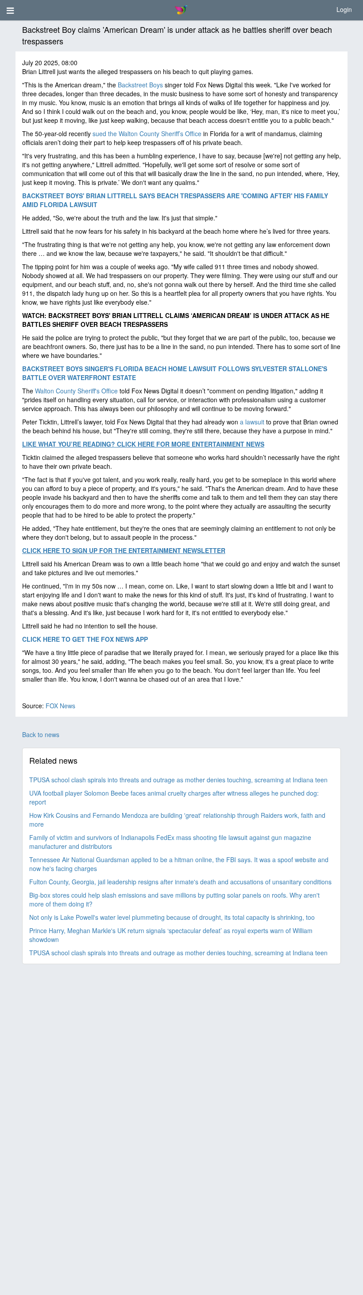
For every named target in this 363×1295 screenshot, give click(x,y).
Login (344, 9)
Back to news (40, 734)
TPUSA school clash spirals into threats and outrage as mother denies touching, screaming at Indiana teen (178, 779)
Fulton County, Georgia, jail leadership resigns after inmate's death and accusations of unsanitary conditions (180, 881)
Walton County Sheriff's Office (76, 390)
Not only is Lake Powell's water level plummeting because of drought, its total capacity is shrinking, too (172, 917)
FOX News (60, 705)
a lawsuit (252, 421)
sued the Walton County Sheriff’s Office (147, 133)
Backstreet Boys (140, 84)
